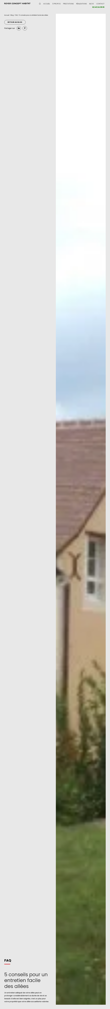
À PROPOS (56, 3)
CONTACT (100, 3)
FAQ (16, 15)
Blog (12, 15)
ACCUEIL (46, 3)
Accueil (6, 15)
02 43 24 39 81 (98, 7)
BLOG (91, 3)
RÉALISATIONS (81, 3)
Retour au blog (15, 22)
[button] (17, 3)
